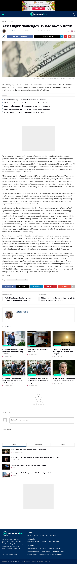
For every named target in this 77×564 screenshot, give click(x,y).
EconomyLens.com (14, 561)
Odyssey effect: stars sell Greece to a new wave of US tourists (27, 106)
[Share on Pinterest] (65, 36)
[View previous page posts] (36, 117)
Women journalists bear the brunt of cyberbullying (28, 465)
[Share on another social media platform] (73, 36)
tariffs (25, 280)
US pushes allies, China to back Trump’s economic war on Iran (64, 380)
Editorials (56, 542)
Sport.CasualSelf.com (33, 551)
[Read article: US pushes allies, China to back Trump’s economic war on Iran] (64, 368)
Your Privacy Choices (9, 554)
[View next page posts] (40, 117)
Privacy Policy (44, 535)
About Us (35, 535)
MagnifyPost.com (32, 554)
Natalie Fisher (13, 31)
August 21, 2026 (7, 356)
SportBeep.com (46, 551)
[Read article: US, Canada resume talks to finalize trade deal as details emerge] (39, 368)
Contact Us (53, 535)
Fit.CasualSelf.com (54, 548)
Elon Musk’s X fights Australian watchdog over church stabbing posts (35, 457)
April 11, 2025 (25, 31)
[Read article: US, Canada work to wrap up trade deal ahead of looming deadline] (13, 339)
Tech (50, 542)
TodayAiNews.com (44, 554)
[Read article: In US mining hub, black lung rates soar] (39, 339)
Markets (44, 542)
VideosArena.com (57, 554)
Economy (10, 21)
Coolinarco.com (32, 548)
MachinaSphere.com (58, 551)
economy (11, 280)
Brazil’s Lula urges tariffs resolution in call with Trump (24, 112)
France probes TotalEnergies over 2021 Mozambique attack (31, 473)
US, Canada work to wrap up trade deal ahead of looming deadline (12, 351)
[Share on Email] (69, 36)
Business (29, 542)
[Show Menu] (3, 14)
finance (18, 280)
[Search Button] (74, 14)
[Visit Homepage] (38, 14)
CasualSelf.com (43, 548)
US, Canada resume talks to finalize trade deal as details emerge (37, 381)
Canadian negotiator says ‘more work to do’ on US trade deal (27, 109)
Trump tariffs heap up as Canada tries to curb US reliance (25, 100)
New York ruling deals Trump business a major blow (28, 449)
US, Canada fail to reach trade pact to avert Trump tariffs (26, 103)
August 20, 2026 (7, 385)
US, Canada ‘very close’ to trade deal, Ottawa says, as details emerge (12, 381)
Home (4, 21)
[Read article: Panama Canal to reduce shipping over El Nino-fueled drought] (64, 339)
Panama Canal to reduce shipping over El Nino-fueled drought (63, 351)
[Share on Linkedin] (61, 36)
